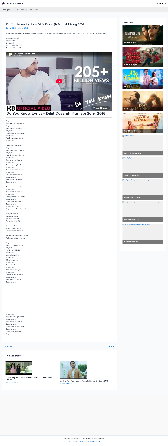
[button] (11, 9)
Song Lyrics (6, 10)
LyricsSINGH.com (15, 3)
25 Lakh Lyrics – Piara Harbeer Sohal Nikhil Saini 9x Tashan (29, 378)
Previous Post (7, 346)
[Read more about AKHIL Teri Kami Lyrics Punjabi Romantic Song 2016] (73, 369)
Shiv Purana (34, 10)
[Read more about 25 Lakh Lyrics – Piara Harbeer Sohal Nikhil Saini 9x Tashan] (19, 368)
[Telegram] (157, 3)
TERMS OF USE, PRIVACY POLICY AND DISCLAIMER (84, 442)
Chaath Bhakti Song (21, 10)
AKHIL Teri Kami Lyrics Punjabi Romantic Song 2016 (84, 381)
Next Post (113, 346)
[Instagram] (165, 3)
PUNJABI (8, 382)
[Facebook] (160, 3)
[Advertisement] (19, 299)
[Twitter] (163, 3)
